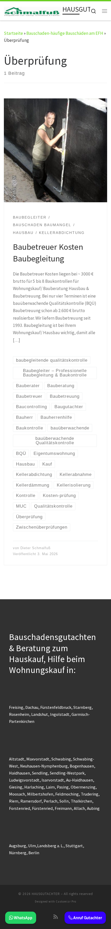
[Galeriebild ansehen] (55, 150)
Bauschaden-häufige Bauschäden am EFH (64, 33)
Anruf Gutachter (87, 917)
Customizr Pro (66, 901)
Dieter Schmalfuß (35, 548)
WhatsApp (22, 917)
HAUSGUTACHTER (46, 894)
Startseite (13, 33)
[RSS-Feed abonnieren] (55, 917)
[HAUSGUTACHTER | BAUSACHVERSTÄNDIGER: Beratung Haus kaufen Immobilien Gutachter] (32, 10)
